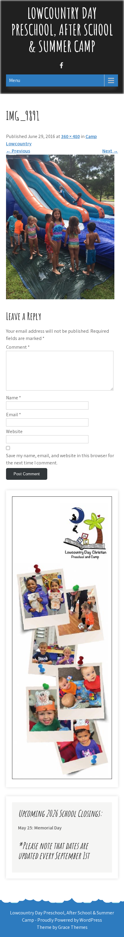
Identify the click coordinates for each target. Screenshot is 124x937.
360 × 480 (70, 136)
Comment (18, 347)
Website (14, 431)
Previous (18, 151)
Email (13, 414)
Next (110, 151)
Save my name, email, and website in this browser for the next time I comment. (60, 459)
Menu (14, 80)
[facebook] (61, 66)
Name (13, 398)
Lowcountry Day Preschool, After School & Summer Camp (62, 29)
